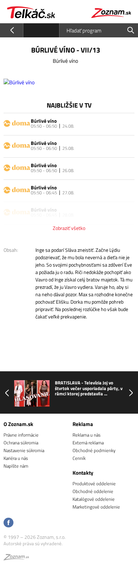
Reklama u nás (86, 434)
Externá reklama (88, 442)
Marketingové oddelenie (96, 506)
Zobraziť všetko (69, 228)
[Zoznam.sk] (16, 558)
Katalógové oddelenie (94, 499)
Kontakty (83, 473)
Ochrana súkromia (21, 442)
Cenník (79, 458)
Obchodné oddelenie (93, 491)
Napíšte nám (16, 465)
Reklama (83, 424)
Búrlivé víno (44, 120)
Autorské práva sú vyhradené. (33, 543)
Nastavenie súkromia (24, 450)
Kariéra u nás (16, 458)
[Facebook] (8, 523)
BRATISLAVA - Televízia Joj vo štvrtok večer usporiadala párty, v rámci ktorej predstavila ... (88, 388)
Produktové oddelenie (94, 483)
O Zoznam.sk (18, 424)
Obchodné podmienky (94, 450)
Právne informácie (21, 434)
